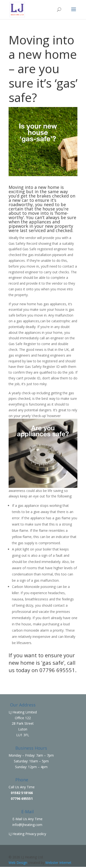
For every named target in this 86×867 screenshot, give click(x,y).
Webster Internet (58, 862)
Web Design (18, 862)
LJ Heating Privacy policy (27, 833)
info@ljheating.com (27, 824)
